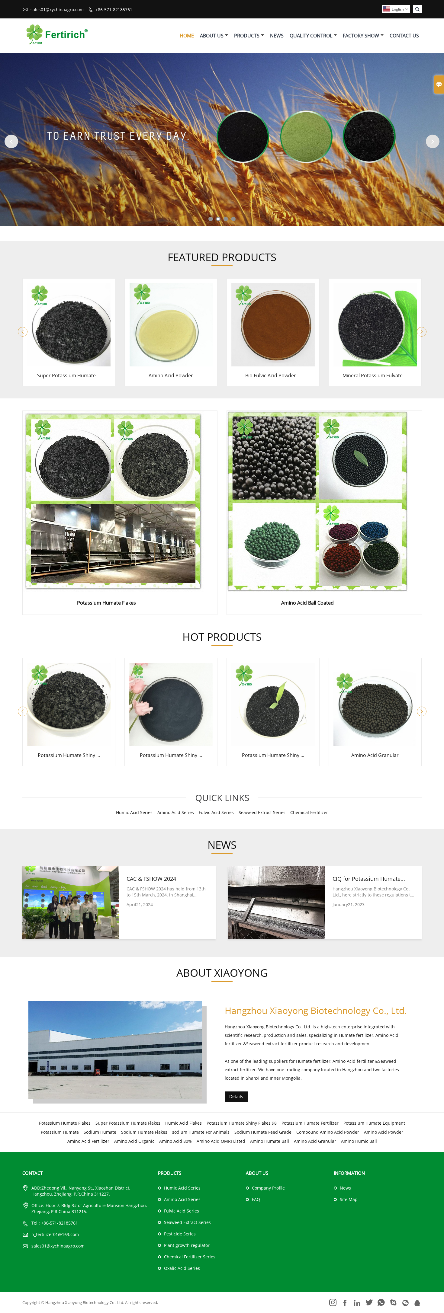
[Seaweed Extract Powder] (375, 744)
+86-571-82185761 (113, 9)
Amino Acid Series (182, 1199)
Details (236, 1096)
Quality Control (311, 35)
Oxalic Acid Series (182, 1268)
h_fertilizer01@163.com (55, 1234)
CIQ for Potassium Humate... (369, 878)
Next (432, 141)
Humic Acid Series (182, 1188)
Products (246, 35)
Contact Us (404, 35)
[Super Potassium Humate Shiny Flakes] (171, 364)
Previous (11, 141)
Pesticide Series (180, 1234)
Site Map (349, 1199)
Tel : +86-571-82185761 (54, 1223)
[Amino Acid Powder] (273, 364)
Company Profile (268, 1188)
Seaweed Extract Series (187, 1222)
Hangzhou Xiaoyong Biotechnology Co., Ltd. (316, 1010)
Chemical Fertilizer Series (189, 1257)
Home (187, 35)
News (277, 35)
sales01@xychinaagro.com (57, 9)
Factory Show (361, 35)
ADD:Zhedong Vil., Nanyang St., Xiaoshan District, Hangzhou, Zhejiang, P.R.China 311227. (80, 1191)
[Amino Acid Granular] (273, 744)
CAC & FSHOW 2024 (151, 878)
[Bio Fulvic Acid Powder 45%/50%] (375, 364)
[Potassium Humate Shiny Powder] (69, 744)
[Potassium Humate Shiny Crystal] (171, 744)
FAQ (256, 1199)
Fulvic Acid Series (181, 1211)
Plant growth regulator (187, 1245)
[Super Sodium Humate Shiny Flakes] (69, 364)
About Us (212, 35)
